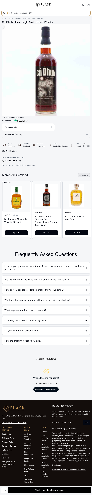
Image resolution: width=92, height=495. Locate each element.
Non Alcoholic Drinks (45, 447)
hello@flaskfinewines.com (24, 165)
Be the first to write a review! (46, 389)
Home (4, 18)
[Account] (83, 5)
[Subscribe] (86, 422)
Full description (11, 127)
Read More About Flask (14, 423)
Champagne (29, 465)
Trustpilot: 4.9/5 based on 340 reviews (8, 464)
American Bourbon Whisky (28, 445)
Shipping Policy (8, 438)
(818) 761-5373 (13, 160)
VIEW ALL (82, 175)
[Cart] (88, 5)
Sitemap (5, 454)
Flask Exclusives (28, 453)
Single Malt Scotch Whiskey (33, 18)
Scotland (11, 146)
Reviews (5, 458)
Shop (43, 428)
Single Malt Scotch (60, 146)
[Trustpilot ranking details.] (26, 120)
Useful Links (27, 429)
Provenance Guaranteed (15, 117)
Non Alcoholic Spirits (45, 456)
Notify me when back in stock (49, 489)
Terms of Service (9, 446)
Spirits (10, 18)
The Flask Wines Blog (28, 480)
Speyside (41, 146)
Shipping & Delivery (13, 134)
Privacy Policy (8, 442)
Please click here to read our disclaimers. (69, 469)
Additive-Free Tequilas (28, 436)
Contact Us (6, 434)
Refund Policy (7, 450)
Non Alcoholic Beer (45, 465)
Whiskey (18, 18)
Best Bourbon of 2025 (44, 473)
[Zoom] (2, 26)
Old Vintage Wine (29, 470)
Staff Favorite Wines (44, 438)
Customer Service (7, 429)
